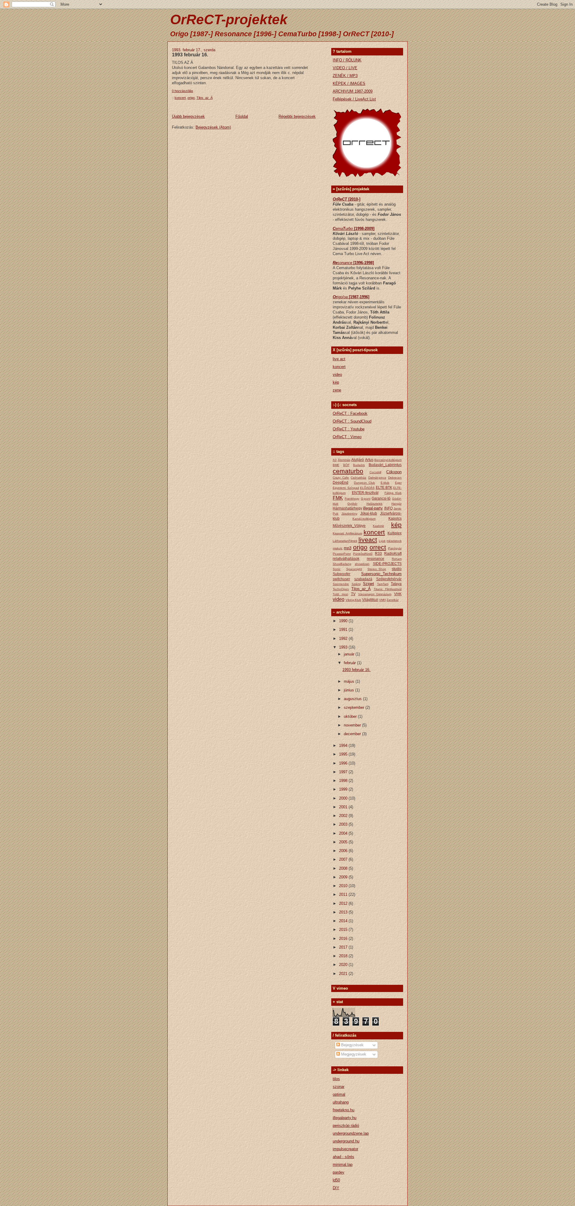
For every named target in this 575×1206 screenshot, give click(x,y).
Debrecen (395, 477)
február (350, 663)
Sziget (368, 583)
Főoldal (241, 116)
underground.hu (346, 1141)
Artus (369, 460)
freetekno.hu (343, 1110)
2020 (344, 964)
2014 (344, 921)
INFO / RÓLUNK (347, 60)
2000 (344, 798)
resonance (375, 558)
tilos (336, 1079)
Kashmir (378, 525)
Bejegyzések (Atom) (213, 127)
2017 (344, 947)
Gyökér (352, 503)
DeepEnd (340, 482)
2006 (344, 850)
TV (353, 594)
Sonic (337, 569)
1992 (344, 638)
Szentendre (341, 584)
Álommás (344, 460)
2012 (344, 903)
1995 (344, 754)
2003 (344, 824)
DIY (336, 1188)
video (337, 374)
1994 (344, 745)
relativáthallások (346, 558)
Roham (397, 558)
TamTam (382, 584)
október (351, 716)
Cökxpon (394, 472)
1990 (344, 621)
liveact (367, 539)
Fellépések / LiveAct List (354, 99)
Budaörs (359, 465)
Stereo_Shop (376, 569)
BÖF (346, 465)
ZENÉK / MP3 (345, 75)
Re (335, 262)
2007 (344, 859)
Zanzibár (393, 600)
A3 (335, 460)
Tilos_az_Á (204, 98)
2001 (344, 807)
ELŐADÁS (367, 487)
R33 (378, 553)
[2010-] (354, 199)
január (349, 654)
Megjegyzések (353, 1054)
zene (337, 390)
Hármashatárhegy (347, 508)
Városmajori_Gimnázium (374, 594)
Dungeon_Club (364, 482)
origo (191, 98)
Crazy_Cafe (341, 477)
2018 (344, 956)
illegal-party (373, 508)
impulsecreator (345, 1149)
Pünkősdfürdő (363, 553)
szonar (338, 1086)
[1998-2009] (364, 228)
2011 (344, 894)
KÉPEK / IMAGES (349, 83)
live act (339, 359)
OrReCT (340, 199)
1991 (344, 629)
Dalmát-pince (377, 477)
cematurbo (348, 471)
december (353, 734)
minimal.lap (342, 1164)
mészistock (394, 540)
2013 (344, 912)
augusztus (353, 699)
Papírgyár (395, 548)
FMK (338, 498)
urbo (349, 228)
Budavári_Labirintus (385, 465)
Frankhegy (352, 498)
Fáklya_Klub (393, 493)
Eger (398, 482)
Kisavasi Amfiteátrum (347, 533)
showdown (362, 564)
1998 (344, 780)
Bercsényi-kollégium (388, 460)
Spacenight (354, 569)
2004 (344, 833)
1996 (344, 763)
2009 (344, 877)
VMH (382, 600)
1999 (344, 789)
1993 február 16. (190, 54)
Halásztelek (374, 503)
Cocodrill (375, 472)
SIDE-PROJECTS (387, 564)
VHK (398, 594)
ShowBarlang (342, 564)
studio (397, 569)
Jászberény (349, 513)
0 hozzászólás (182, 91)
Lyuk (382, 540)
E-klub (385, 482)
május (349, 681)
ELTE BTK (384, 487)
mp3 (347, 548)
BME (336, 465)
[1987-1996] (359, 297)
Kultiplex (395, 533)
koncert (180, 98)
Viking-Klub (353, 600)
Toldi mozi (340, 594)
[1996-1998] (363, 262)
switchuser (341, 579)
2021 (344, 973)
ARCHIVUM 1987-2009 (353, 91)
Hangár (396, 503)
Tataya (396, 584)
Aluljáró (357, 460)
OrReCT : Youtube (348, 429)
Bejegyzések (352, 1045)
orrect (378, 547)
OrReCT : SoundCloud (352, 421)
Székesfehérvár (389, 579)
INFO (388, 508)
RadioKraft (393, 553)
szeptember (354, 707)
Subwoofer (341, 574)
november (353, 725)
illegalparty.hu (344, 1117)
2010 (344, 886)
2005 (344, 842)
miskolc (338, 548)
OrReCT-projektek (229, 19)
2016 (344, 938)
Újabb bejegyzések (188, 116)
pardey (338, 1172)
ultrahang (341, 1102)
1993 (344, 647)
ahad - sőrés (343, 1156)
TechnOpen (341, 589)
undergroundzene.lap (351, 1133)
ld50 (336, 1180)
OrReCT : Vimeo (347, 437)
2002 (344, 815)
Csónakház (358, 477)
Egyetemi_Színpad (346, 487)
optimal (339, 1094)
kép (336, 382)
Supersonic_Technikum (381, 574)
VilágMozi (370, 600)
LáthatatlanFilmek (345, 540)
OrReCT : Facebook (350, 413)
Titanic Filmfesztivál (388, 589)
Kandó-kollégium (364, 518)
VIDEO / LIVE (345, 68)
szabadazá (363, 579)
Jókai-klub (368, 513)
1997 (344, 772)
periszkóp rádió (346, 1125)
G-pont (365, 498)
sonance (345, 262)
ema (339, 228)
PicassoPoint (342, 553)
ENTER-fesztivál (365, 493)
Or (335, 297)
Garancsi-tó (381, 498)
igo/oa (343, 297)
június (349, 690)
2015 (344, 929)
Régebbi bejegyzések (297, 116)
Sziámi (356, 584)
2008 (344, 868)
